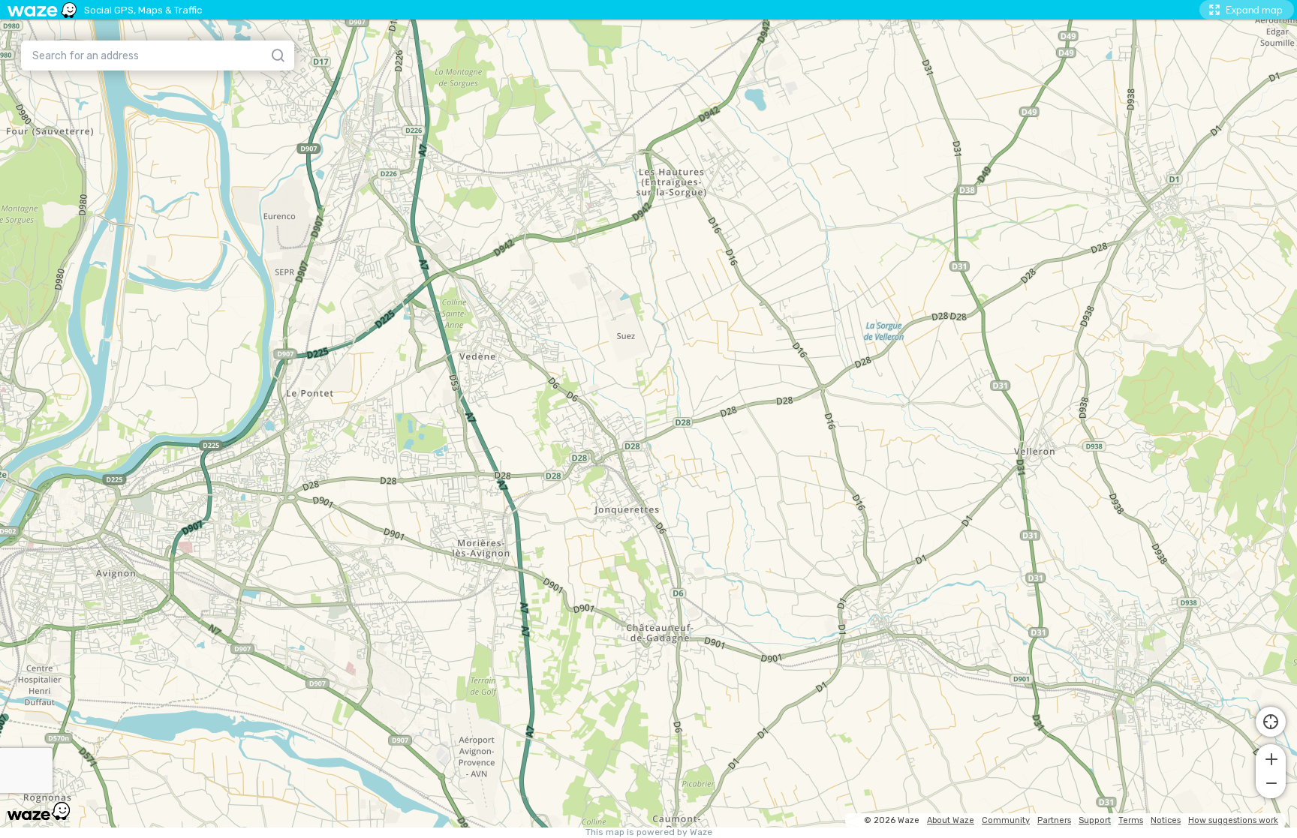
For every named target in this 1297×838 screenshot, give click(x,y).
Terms (1130, 820)
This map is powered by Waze (648, 832)
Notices (1166, 820)
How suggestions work (1233, 820)
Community (1006, 820)
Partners (1054, 820)
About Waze (950, 820)
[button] (1271, 757)
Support (1095, 820)
